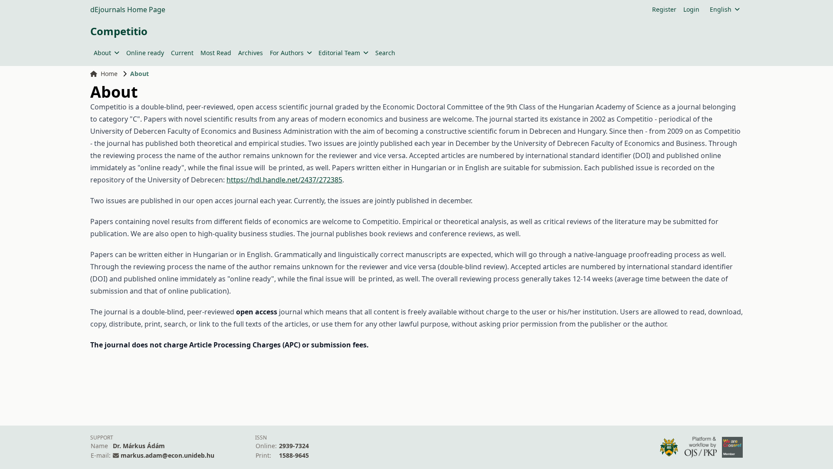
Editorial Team (339, 53)
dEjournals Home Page (127, 9)
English (720, 9)
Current (182, 53)
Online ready (145, 53)
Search (385, 53)
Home (109, 73)
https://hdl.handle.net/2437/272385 (284, 180)
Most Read (215, 53)
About (102, 53)
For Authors (287, 53)
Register (664, 9)
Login (691, 9)
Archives (250, 53)
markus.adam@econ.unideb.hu (167, 455)
